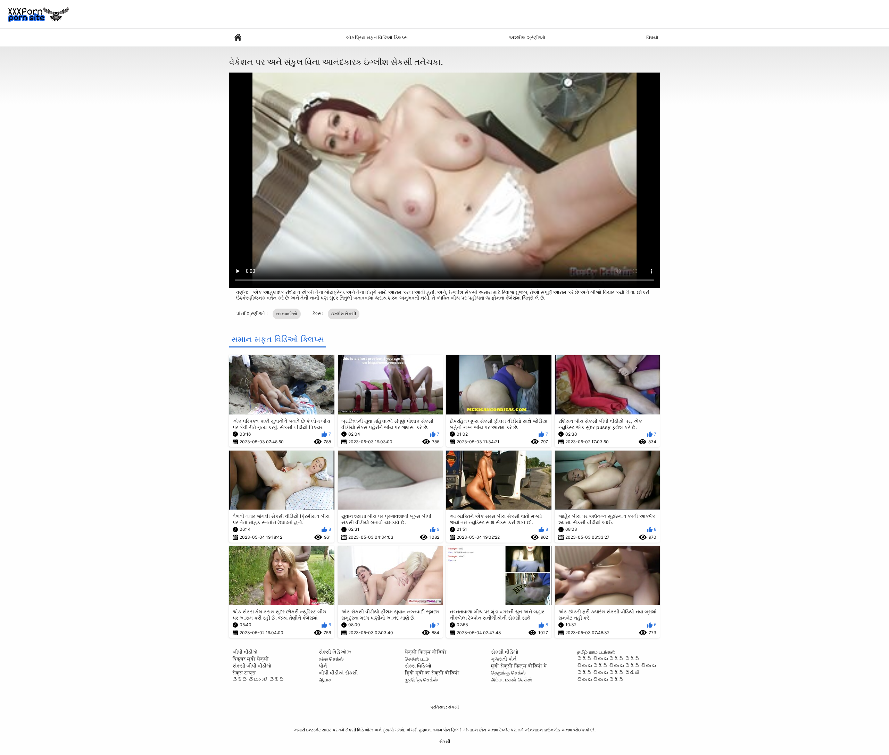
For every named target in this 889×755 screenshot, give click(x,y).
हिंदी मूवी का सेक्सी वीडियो (432, 673)
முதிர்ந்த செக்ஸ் (421, 679)
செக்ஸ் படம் (417, 659)
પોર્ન (323, 666)
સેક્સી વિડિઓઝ (335, 652)
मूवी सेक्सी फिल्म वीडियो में (519, 666)
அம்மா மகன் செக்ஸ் (511, 679)
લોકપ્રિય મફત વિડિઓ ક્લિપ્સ (377, 37)
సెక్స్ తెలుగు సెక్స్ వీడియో (608, 673)
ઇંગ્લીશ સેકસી (343, 313)
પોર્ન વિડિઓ (238, 38)
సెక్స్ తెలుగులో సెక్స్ (258, 679)
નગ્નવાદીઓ (286, 313)
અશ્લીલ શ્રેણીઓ (527, 37)
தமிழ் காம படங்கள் (596, 652)
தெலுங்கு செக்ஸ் (508, 673)
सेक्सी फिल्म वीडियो (426, 652)
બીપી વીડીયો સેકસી (338, 673)
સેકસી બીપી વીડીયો (252, 666)
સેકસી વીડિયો (504, 652)
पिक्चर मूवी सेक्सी (251, 659)
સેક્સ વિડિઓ (418, 666)
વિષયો (652, 37)
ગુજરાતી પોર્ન (503, 659)
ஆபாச (325, 679)
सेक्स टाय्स (244, 673)
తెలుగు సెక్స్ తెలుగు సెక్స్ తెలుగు (616, 666)
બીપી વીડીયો (245, 652)
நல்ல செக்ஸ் (331, 659)
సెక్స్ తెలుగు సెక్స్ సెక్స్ (608, 659)
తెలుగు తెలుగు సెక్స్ (600, 679)
